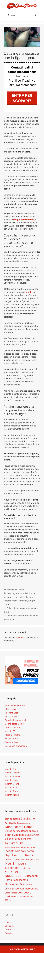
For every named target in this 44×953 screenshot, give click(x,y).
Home (8, 922)
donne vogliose (14, 834)
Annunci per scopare (15, 705)
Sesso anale (11, 716)
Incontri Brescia (12, 776)
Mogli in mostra (19, 601)
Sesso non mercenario (16, 746)
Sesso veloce (11, 893)
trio (20, 896)
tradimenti (11, 896)
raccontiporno (16, 875)
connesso (20, 637)
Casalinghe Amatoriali (17, 593)
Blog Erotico (10, 709)
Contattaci (10, 929)
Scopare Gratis (12, 742)
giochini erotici (13, 838)
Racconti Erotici (12, 713)
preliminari (25, 868)
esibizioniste (19, 597)
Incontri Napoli (12, 787)
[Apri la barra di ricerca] (35, 15)
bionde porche (12, 818)
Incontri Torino (12, 795)
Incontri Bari (10, 769)
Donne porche (13, 830)
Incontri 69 (10, 731)
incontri (27, 838)
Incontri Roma (11, 791)
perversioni (12, 867)
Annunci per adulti (15, 590)
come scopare (24, 823)
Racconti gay (11, 871)
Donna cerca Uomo (14, 724)
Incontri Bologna (13, 772)
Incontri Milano (12, 784)
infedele (30, 292)
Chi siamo (10, 926)
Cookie (8, 933)
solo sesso (24, 892)
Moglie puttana (12, 738)
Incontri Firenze (12, 780)
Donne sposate (12, 727)
